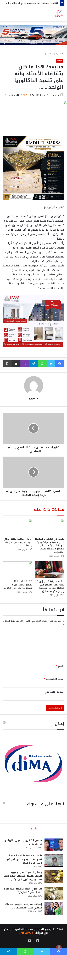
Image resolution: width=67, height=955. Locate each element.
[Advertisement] (33, 56)
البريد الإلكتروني (54, 679)
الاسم (60, 666)
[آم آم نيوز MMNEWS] (59, 14)
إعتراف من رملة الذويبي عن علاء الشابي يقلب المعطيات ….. (23, 906)
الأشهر (33, 829)
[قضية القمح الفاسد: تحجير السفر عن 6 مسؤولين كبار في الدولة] (17, 569)
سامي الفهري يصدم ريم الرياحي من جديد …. (23, 842)
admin (56, 95)
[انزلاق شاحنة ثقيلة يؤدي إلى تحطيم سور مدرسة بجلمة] (17, 527)
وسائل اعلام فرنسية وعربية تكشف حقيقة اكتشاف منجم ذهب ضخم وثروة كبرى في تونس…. (23, 876)
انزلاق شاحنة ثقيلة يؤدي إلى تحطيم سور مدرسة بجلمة (18, 542)
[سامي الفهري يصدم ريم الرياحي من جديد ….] (53, 844)
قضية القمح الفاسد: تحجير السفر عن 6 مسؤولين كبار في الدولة (18, 584)
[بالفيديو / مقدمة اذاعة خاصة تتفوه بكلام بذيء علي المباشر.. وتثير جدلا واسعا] (53, 860)
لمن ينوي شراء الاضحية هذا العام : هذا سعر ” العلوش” (23, 890)
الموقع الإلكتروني (54, 692)
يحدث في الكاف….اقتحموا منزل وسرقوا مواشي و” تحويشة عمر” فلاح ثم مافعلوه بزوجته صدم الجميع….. (49, 545)
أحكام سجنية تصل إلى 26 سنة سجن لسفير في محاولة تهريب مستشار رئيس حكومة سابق (49, 586)
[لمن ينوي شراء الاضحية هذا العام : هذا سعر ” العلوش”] (53, 893)
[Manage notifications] (59, 947)
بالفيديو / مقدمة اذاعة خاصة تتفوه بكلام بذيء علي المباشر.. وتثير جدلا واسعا (23, 859)
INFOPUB (26, 933)
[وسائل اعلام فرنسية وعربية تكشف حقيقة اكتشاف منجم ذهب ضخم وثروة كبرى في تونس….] (53, 876)
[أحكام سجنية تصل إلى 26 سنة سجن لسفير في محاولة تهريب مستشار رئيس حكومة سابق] (49, 569)
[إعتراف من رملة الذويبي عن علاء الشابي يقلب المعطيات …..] (53, 908)
